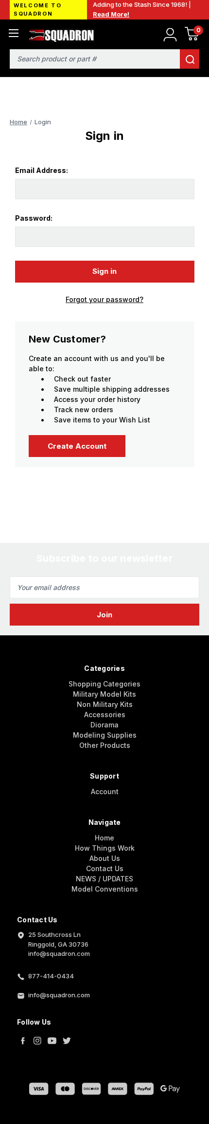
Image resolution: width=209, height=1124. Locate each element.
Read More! (111, 14)
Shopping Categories (104, 684)
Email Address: (41, 170)
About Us (104, 858)
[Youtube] (52, 1041)
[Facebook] (23, 1041)
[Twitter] (66, 1041)
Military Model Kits (104, 694)
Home (104, 838)
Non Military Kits (105, 704)
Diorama (104, 725)
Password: (33, 218)
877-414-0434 (51, 976)
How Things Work (105, 848)
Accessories (104, 714)
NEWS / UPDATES (104, 879)
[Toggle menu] (13, 32)
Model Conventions (104, 889)
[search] (189, 59)
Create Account (77, 446)
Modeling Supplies (105, 735)
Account (105, 791)
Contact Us (104, 868)
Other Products (104, 745)
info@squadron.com (59, 995)
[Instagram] (37, 1041)
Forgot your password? (104, 299)
